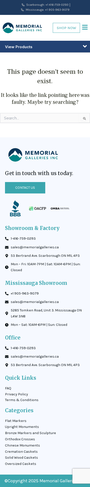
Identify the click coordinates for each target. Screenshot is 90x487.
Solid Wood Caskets (21, 457)
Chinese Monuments (22, 445)
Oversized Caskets (20, 464)
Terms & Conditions (21, 400)
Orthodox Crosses (20, 439)
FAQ (8, 388)
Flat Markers (15, 421)
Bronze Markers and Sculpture (30, 433)
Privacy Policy (16, 394)
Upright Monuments (22, 427)
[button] (85, 27)
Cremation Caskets (21, 452)
